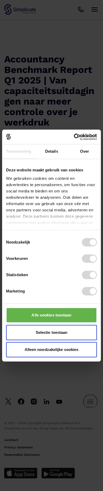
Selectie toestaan (52, 332)
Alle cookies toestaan (51, 315)
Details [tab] (51, 151)
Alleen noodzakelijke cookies (52, 349)
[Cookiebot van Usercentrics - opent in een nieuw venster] (74, 136)
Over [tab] (84, 151)
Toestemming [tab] (18, 151)
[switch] (89, 258)
